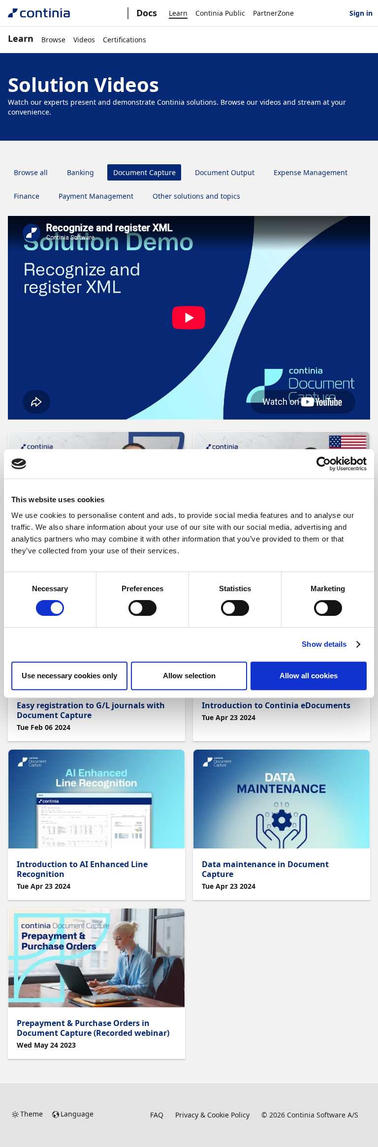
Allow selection (189, 675)
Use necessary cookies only (69, 675)
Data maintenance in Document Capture (265, 869)
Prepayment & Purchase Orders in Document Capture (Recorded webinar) (93, 1028)
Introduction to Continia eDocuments (276, 705)
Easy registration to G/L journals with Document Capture (91, 710)
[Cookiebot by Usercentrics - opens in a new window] (324, 463)
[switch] (142, 608)
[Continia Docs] (39, 13)
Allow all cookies (309, 675)
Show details (324, 644)
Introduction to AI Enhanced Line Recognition (82, 869)
